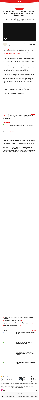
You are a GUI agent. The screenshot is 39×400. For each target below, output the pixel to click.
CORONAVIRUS (12, 131)
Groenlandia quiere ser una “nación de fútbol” (25, 363)
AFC (15, 5)
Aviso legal (6, 386)
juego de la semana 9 (8, 53)
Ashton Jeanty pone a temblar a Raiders (12, 325)
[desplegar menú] (1, 1)
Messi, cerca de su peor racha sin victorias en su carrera (24, 343)
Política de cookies (17, 386)
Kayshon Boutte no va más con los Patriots (12, 320)
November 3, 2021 (20, 93)
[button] (25, 44)
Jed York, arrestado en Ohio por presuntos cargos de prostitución (17, 322)
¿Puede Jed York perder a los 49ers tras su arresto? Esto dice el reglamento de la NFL (19, 318)
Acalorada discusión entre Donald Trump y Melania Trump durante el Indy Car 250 (25, 353)
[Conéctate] (37, 1)
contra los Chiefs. (16, 53)
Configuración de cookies (24, 386)
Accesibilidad (31, 386)
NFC (18, 5)
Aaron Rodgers (11, 155)
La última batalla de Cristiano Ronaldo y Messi (25, 333)
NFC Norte (23, 155)
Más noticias (33, 330)
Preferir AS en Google (31, 44)
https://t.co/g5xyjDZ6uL (8, 91)
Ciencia (27, 155)
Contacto (2, 386)
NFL (19, 3)
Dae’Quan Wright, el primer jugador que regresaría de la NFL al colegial (18, 323)
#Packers (5, 88)
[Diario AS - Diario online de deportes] (19, 1)
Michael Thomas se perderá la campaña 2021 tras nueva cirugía (21, 125)
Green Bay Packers (18, 155)
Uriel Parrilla (10, 43)
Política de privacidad (11, 386)
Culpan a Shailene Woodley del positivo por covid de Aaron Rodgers (22, 132)
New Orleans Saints (13, 124)
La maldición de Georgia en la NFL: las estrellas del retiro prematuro (17, 327)
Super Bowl (22, 5)
